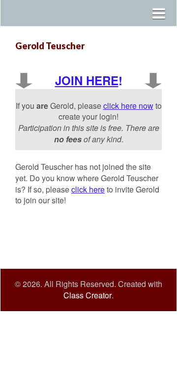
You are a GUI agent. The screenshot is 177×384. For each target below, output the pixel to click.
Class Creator (87, 295)
